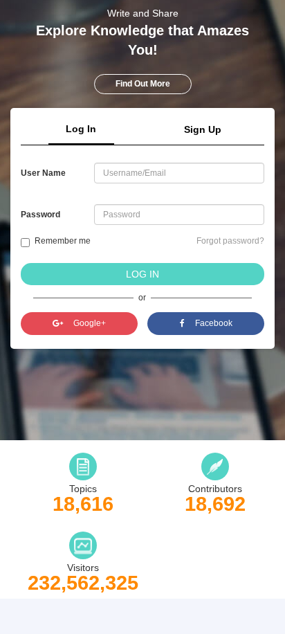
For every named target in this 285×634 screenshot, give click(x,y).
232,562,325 (83, 582)
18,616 (83, 503)
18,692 (215, 503)
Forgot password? (230, 241)
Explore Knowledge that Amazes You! (142, 40)
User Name (43, 173)
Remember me (63, 241)
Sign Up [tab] (202, 129)
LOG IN (142, 274)
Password (40, 214)
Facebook (213, 323)
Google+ (89, 323)
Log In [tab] (81, 128)
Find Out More (143, 84)
